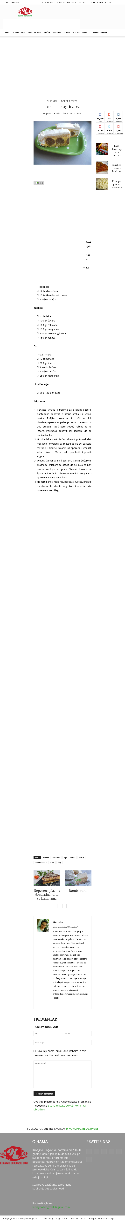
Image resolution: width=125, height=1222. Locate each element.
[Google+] (96, 1151)
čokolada (56, 857)
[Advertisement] (41, 24)
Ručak (47, 32)
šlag (59, 862)
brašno (46, 857)
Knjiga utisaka (62, 1218)
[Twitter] (119, 1151)
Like (100, 114)
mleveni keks (41, 862)
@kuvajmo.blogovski (82, 1128)
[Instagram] (104, 1151)
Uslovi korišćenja (106, 1218)
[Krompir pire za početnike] (102, 184)
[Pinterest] (111, 1151)
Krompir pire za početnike (117, 184)
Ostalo (86, 32)
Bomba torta (78, 891)
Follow (109, 114)
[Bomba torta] (78, 878)
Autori (100, 2)
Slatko (57, 32)
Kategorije (19, 32)
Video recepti (34, 32)
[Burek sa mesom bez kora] (102, 167)
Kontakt (82, 2)
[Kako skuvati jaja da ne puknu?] (102, 149)
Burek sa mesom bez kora (116, 168)
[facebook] (54, 1003)
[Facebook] (89, 1151)
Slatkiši (52, 101)
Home (7, 32)
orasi (52, 862)
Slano (66, 32)
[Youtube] (89, 1159)
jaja (65, 857)
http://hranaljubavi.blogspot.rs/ (65, 927)
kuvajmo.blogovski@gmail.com (51, 1207)
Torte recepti (69, 101)
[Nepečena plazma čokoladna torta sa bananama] (47, 878)
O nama (91, 2)
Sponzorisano (100, 32)
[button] (118, 32)
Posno (76, 32)
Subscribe (120, 126)
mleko (81, 857)
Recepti (108, 2)
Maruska (56, 113)
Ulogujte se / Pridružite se (53, 2)
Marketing (71, 2)
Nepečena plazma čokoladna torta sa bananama (47, 894)
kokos (72, 857)
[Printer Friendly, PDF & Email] (39, 184)
